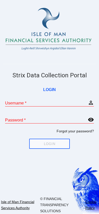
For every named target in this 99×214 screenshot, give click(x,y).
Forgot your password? (75, 131)
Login (49, 144)
